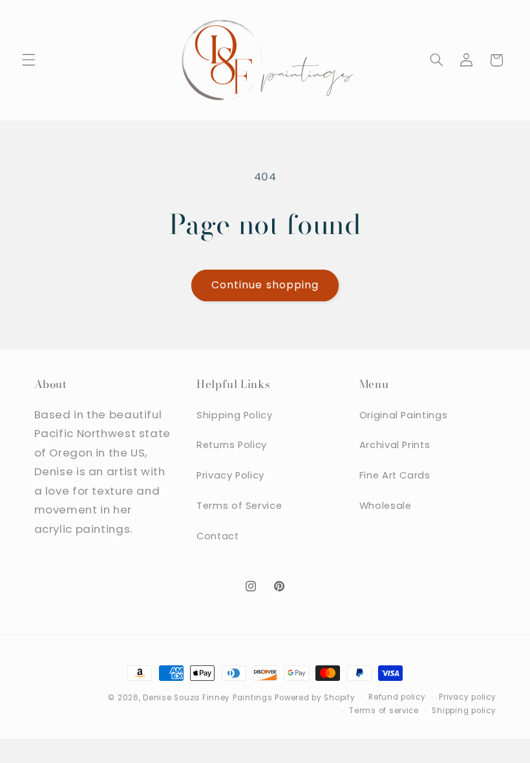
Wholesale (385, 505)
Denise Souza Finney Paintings (207, 698)
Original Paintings (403, 415)
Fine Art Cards (394, 475)
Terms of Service (239, 505)
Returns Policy (231, 444)
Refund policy (397, 697)
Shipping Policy (234, 415)
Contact (217, 536)
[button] (28, 60)
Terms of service (384, 710)
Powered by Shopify (315, 698)
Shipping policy (464, 710)
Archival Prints (394, 444)
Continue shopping (265, 284)
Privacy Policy (230, 475)
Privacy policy (467, 697)
